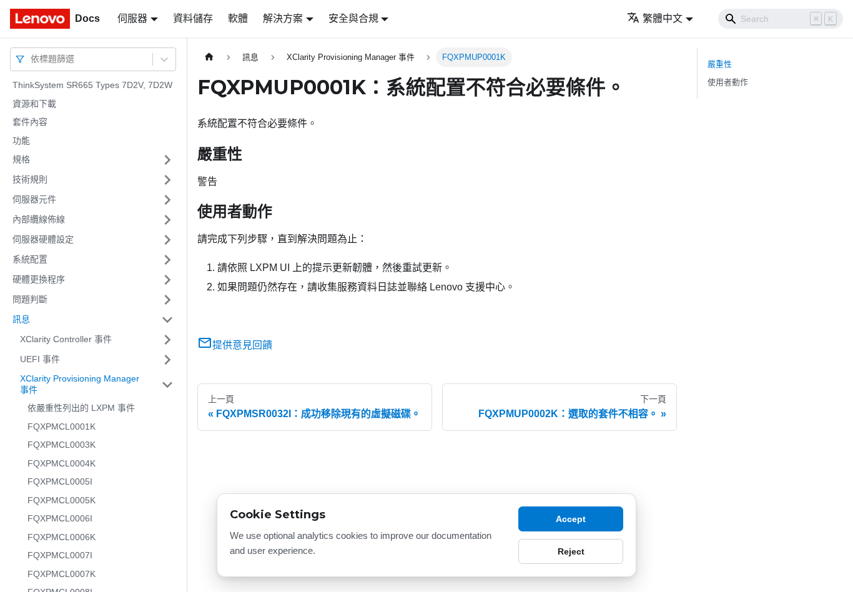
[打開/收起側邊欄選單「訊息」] (167, 320)
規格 (21, 159)
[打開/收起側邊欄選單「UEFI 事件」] (167, 360)
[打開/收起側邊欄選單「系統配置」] (167, 260)
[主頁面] (209, 57)
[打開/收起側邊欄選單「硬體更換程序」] (167, 280)
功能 (21, 141)
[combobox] (32, 59)
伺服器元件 (34, 199)
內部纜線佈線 (38, 219)
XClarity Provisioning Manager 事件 (79, 384)
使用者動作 (728, 82)
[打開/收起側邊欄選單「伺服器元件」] (167, 200)
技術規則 (29, 179)
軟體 (238, 18)
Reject (571, 551)
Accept (571, 519)
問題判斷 (29, 299)
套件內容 (29, 122)
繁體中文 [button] (663, 18)
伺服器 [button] (132, 18)
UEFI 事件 (40, 359)
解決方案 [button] (283, 18)
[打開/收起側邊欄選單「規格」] (167, 160)
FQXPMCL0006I (59, 518)
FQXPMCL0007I (59, 555)
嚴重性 (720, 64)
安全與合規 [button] (353, 18)
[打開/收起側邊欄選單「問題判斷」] (167, 300)
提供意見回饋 (242, 345)
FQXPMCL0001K (61, 427)
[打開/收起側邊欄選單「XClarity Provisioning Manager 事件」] (167, 384)
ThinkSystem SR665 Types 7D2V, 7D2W (92, 85)
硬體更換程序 (38, 279)
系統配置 (29, 259)
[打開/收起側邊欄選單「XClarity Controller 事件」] (167, 340)
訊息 (21, 319)
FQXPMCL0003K (61, 445)
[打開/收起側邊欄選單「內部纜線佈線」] (167, 220)
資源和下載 (34, 104)
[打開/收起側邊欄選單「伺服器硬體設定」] (167, 240)
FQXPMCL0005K (61, 500)
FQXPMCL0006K (61, 537)
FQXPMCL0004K (61, 463)
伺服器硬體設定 (43, 239)
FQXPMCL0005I (59, 481)
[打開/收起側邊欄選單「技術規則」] (167, 180)
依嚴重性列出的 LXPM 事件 (81, 408)
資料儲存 (193, 18)
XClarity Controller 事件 (66, 339)
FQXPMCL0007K (61, 574)
